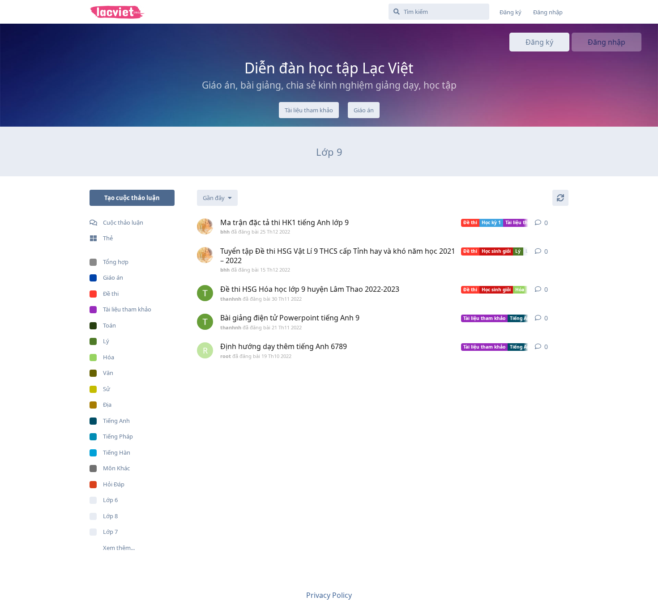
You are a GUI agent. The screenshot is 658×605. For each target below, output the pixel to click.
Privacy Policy (329, 595)
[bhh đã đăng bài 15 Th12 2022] (205, 255)
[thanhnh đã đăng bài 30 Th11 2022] (205, 293)
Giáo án (364, 110)
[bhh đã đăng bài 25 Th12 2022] (205, 226)
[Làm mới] (560, 198)
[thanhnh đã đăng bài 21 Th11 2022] (205, 322)
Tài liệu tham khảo (309, 110)
